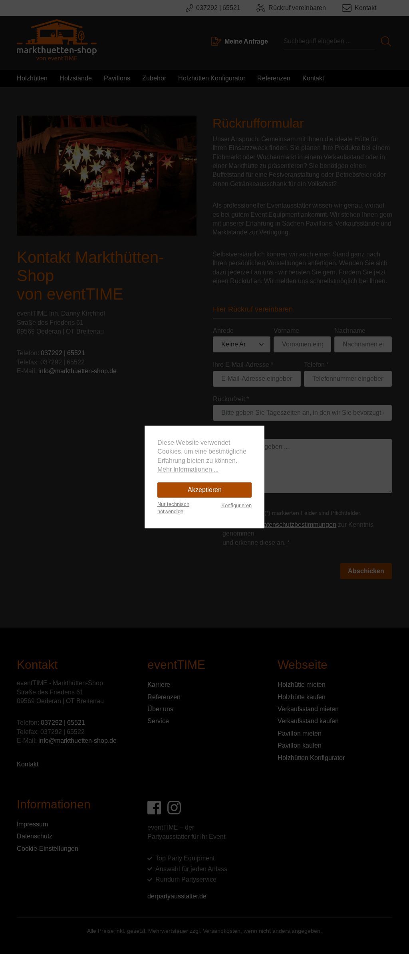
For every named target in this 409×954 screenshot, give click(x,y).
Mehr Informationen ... (187, 469)
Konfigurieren (236, 505)
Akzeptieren (205, 489)
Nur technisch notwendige (173, 507)
